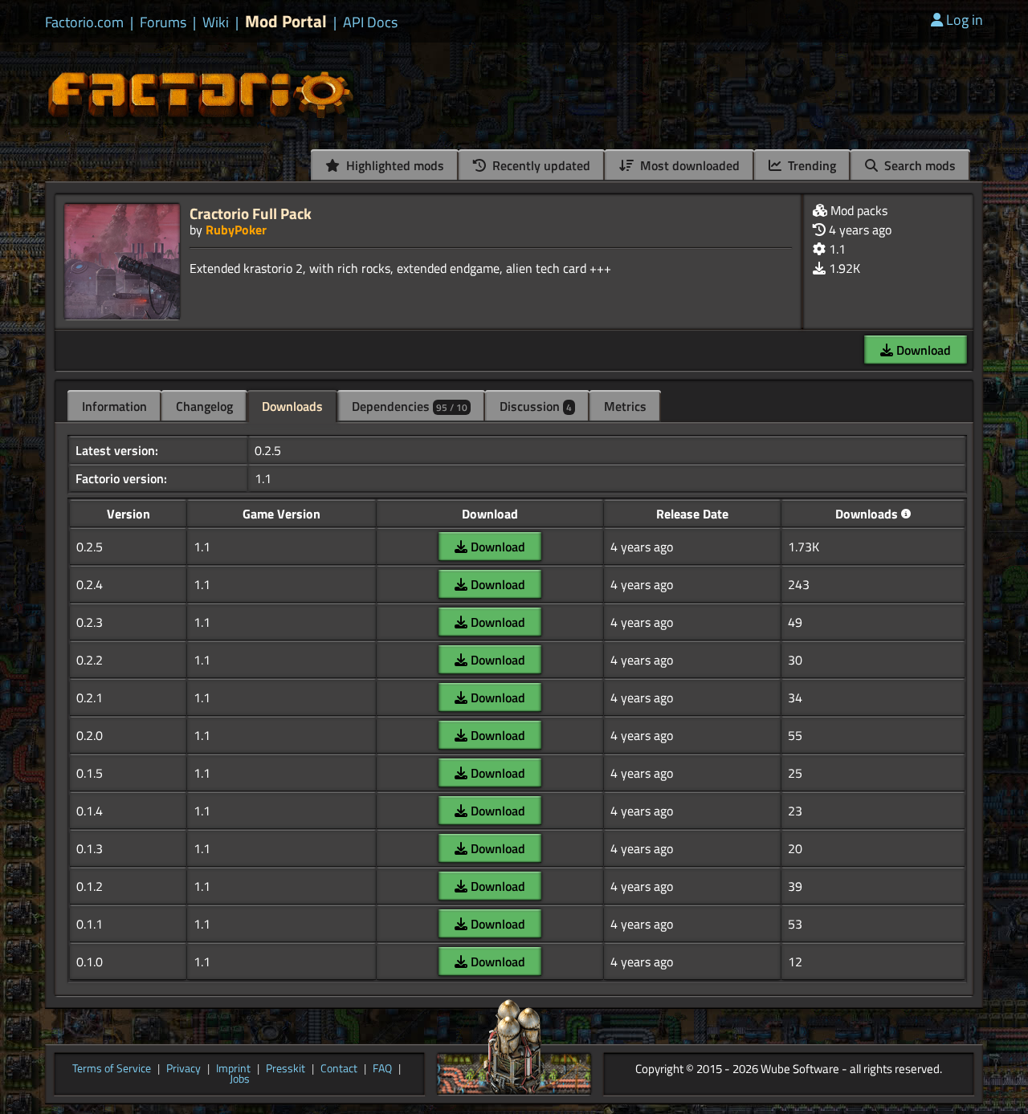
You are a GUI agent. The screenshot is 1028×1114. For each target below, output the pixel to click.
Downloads (292, 406)
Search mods (918, 165)
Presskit (285, 1069)
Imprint (233, 1069)
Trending (810, 165)
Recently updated (539, 165)
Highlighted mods (393, 165)
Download (922, 350)
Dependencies (409, 406)
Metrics (625, 406)
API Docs (370, 22)
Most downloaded (688, 165)
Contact (338, 1069)
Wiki (215, 22)
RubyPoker (236, 229)
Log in (964, 19)
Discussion (536, 406)
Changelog (204, 406)
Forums (163, 22)
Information (114, 406)
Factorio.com (84, 22)
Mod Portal (286, 21)
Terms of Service (111, 1069)
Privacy (183, 1069)
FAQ (382, 1069)
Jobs (240, 1079)
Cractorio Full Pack (251, 213)
